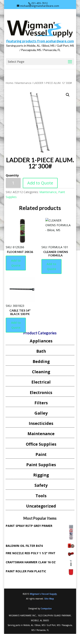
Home (9, 83)
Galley (41, 413)
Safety (41, 485)
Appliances (41, 341)
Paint (41, 454)
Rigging (41, 475)
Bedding (41, 361)
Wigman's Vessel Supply (43, 593)
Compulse (46, 608)
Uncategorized (41, 506)
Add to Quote (40, 183)
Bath (41, 351)
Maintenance (23, 83)
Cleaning (41, 371)
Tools (41, 495)
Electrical (41, 382)
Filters (41, 403)
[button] (67, 95)
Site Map (49, 598)
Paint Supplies (41, 464)
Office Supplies (41, 444)
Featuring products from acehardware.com (40, 41)
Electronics (41, 392)
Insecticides (41, 423)
